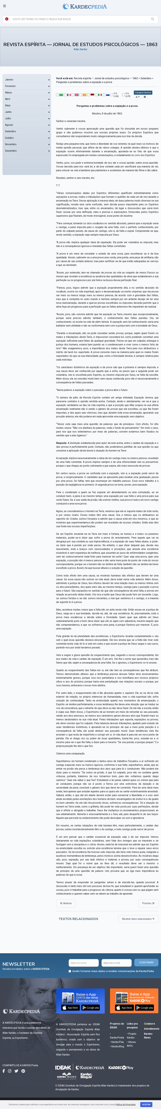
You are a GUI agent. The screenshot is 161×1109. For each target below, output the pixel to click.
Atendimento (151, 1028)
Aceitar (146, 1104)
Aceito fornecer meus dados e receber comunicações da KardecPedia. (113, 971)
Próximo (147, 903)
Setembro (10, 131)
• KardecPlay (117, 1042)
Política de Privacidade (126, 1104)
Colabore (149, 1023)
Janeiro (9, 79)
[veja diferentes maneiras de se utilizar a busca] (6, 19)
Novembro (11, 144)
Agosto (9, 124)
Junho (8, 111)
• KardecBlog (117, 1046)
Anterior (67, 903)
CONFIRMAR (146, 962)
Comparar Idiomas (143, 93)
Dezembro (11, 150)
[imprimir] (144, 97)
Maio (8, 105)
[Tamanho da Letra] (138, 97)
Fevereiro (10, 86)
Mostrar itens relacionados (137, 918)
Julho (8, 118)
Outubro (9, 137)
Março (8, 92)
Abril (7, 99)
